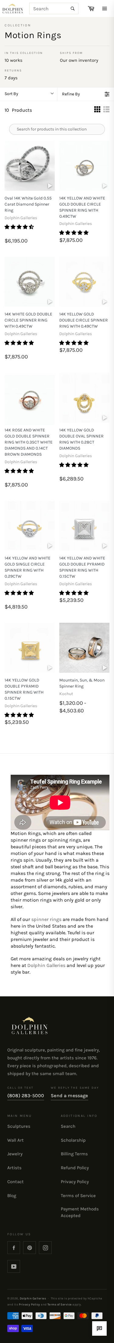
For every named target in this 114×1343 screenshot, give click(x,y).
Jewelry (14, 1154)
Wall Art (15, 1140)
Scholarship (73, 1140)
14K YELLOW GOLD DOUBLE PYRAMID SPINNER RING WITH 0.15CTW (24, 689)
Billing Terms (74, 1154)
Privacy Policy (75, 1181)
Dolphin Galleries (46, 965)
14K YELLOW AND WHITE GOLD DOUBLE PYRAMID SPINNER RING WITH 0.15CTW (82, 567)
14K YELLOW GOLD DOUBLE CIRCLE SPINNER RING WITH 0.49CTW (83, 320)
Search (68, 1126)
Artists (14, 1167)
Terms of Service (78, 1195)
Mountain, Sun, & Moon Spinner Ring (82, 683)
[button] (20, 227)
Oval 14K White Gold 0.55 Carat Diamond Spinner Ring (28, 204)
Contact (15, 1181)
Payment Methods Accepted (80, 1212)
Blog (11, 1195)
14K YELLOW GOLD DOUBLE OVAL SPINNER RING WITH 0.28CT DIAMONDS (81, 439)
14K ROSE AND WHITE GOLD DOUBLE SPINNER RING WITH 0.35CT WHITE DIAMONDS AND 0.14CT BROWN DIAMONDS (29, 442)
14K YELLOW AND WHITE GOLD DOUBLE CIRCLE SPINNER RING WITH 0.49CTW (82, 207)
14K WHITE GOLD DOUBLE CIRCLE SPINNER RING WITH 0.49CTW (28, 320)
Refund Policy (75, 1167)
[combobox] (53, 8)
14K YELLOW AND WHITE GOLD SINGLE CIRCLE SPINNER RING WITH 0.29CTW (27, 567)
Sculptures (18, 1126)
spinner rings (46, 919)
